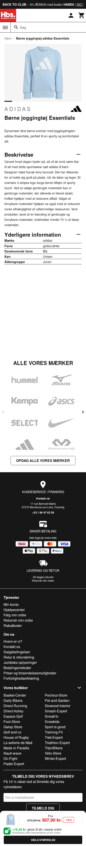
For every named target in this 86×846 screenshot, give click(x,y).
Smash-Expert (56, 710)
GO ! (80, 4)
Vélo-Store (53, 753)
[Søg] (16, 27)
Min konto (11, 604)
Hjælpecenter (14, 609)
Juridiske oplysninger (20, 662)
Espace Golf (13, 716)
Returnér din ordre (43, 580)
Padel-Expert (14, 763)
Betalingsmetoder (17, 667)
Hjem (8, 38)
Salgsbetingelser (17, 651)
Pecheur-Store (56, 695)
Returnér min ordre (18, 620)
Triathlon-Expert (57, 742)
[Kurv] (81, 15)
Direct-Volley (13, 710)
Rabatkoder (13, 625)
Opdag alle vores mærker (43, 460)
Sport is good (55, 726)
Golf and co (12, 732)
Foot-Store (12, 721)
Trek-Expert (54, 737)
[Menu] (5, 27)
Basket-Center (15, 695)
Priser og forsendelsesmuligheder (30, 672)
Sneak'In (51, 716)
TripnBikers (54, 747)
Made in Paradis (16, 747)
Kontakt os (43, 498)
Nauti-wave (12, 753)
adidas (18, 108)
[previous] (3, 412)
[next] (83, 412)
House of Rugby (16, 737)
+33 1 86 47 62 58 (43, 512)
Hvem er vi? (13, 641)
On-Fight (10, 758)
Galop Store (13, 726)
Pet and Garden (57, 700)
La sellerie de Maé (18, 742)
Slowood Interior (57, 705)
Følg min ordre (15, 614)
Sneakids (52, 721)
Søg (23, 27)
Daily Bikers (13, 700)
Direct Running (15, 705)
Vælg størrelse (43, 840)
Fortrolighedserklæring (21, 678)
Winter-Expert (55, 758)
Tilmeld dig (43, 808)
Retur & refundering (19, 657)
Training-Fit (54, 732)
